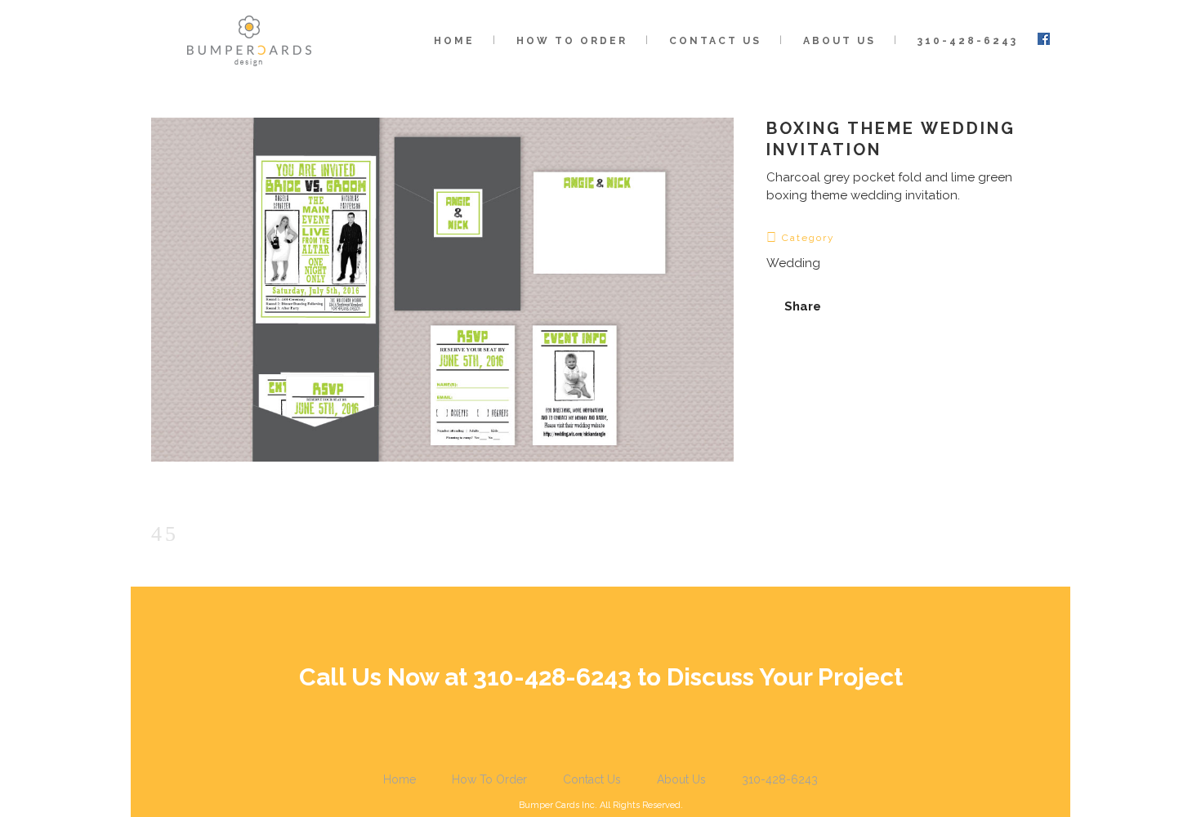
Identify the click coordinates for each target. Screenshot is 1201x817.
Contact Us (592, 779)
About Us (681, 779)
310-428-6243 (780, 779)
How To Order (489, 779)
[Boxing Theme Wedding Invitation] (442, 472)
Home (399, 779)
